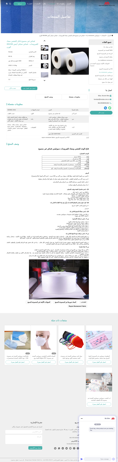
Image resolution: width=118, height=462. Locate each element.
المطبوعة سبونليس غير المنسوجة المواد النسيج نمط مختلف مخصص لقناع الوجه (99, 357)
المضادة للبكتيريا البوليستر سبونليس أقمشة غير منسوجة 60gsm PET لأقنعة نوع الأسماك (43, 357)
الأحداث (38, 4)
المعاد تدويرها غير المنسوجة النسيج (65, 302)
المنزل (69, 3)
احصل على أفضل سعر (29, 88)
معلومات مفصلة (74, 97)
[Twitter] (78, 449)
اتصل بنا (29, 3)
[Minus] (82, 418)
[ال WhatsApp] (109, 108)
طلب (44, 3)
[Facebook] (74, 449)
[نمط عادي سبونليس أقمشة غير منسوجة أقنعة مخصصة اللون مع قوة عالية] (71, 340)
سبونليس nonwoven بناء (93, 35)
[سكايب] (105, 108)
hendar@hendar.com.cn (102, 99)
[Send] (81, 459)
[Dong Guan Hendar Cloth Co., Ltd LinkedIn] (62, 449)
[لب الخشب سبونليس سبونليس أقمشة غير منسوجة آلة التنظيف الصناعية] (99, 382)
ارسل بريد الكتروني (35, 448)
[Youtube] (66, 449)
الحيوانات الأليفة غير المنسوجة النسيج (39, 302)
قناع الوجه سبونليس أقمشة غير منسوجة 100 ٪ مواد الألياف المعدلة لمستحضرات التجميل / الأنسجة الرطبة (17, 357)
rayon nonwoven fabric (77, 306)
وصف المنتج (49, 97)
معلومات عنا (61, 3)
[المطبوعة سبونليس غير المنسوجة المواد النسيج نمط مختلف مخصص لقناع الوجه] (99, 340)
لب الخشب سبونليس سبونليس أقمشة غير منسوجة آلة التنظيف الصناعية (99, 399)
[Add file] (113, 459)
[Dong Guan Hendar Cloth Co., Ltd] (106, 3)
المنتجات (52, 4)
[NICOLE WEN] (55, 449)
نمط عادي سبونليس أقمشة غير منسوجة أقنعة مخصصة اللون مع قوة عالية (71, 357)
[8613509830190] (59, 449)
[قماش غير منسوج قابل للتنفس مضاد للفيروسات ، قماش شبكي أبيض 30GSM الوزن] (70, 61)
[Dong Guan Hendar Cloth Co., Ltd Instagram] (70, 449)
